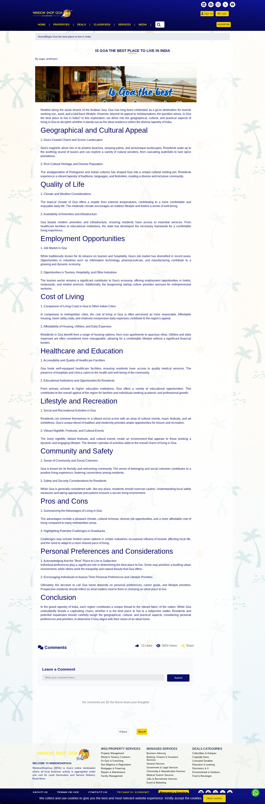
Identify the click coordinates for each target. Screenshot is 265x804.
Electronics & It (200, 768)
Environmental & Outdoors (206, 772)
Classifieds (102, 24)
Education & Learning (203, 764)
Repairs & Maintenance (113, 772)
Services (124, 24)
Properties (61, 24)
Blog (47, 36)
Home (41, 24)
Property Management (112, 753)
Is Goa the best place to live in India (70, 36)
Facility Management (112, 776)
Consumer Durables (202, 760)
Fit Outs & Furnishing (112, 760)
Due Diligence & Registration (116, 764)
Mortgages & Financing (113, 768)
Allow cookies (214, 798)
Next (141, 731)
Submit (178, 677)
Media (143, 24)
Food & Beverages (202, 776)
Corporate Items (200, 757)
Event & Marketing (156, 782)
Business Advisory (156, 753)
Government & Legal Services (162, 767)
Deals (81, 24)
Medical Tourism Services (160, 775)
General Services (156, 763)
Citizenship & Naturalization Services (166, 771)
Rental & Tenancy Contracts (115, 757)
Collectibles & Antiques (204, 753)
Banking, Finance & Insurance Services (162, 758)
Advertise (223, 24)
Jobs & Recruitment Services (162, 778)
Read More (38, 778)
